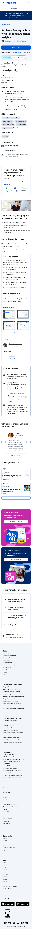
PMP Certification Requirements (11, 773)
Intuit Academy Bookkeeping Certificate (13, 708)
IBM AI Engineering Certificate (10, 701)
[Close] (27, 13)
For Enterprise (6, 811)
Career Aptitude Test (8, 754)
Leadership (6, 795)
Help (4, 872)
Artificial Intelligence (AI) (9, 655)
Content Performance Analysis (11, 118)
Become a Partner (7, 819)
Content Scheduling (20, 121)
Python (5, 672)
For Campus (6, 816)
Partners (5, 840)
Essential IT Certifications (9, 766)
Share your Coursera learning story (12, 778)
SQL (4, 675)
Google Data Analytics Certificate (11, 692)
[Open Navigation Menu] (3, 3)
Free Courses (6, 823)
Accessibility (6, 874)
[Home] (2, 8)
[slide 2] (14, 455)
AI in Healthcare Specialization (11, 728)
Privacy (5, 869)
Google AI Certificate (8, 687)
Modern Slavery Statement (10, 886)
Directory (5, 881)
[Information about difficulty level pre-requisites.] (17, 72)
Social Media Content (8, 124)
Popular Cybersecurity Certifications (12, 775)
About (4, 790)
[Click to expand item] (9, 314)
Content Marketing (7, 121)
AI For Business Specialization (11, 723)
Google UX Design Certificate (10, 699)
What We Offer (6, 792)
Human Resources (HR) (9, 665)
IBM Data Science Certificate (10, 706)
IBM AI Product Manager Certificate (12, 704)
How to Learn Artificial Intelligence (12, 771)
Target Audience (7, 128)
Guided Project (7, 63)
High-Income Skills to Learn (10, 768)
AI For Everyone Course (9, 725)
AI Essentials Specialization (10, 721)
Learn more (26, 53)
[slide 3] (17, 455)
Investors (5, 865)
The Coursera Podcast (9, 848)
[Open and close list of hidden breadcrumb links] (7, 8)
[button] (15, 128)
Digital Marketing (21, 124)
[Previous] (3, 442)
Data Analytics (6, 660)
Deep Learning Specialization (10, 730)
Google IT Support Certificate (11, 694)
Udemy (5, 826)
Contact (5, 877)
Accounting (6, 653)
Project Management (8, 670)
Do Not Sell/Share (7, 889)
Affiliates (5, 884)
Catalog (5, 800)
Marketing (14, 8)
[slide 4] (19, 455)
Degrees (5, 809)
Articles (5, 879)
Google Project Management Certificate (13, 696)
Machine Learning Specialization (11, 737)
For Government (7, 814)
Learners (5, 838)
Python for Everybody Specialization (12, 742)
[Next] (28, 442)
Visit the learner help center (14, 637)
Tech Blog (5, 850)
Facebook (5, 136)
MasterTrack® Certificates (10, 807)
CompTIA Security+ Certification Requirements (11, 762)
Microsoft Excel (7, 667)
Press (4, 862)
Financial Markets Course (9, 735)
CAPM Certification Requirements (12, 757)
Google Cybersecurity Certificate (12, 689)
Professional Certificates (9, 804)
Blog (4, 845)
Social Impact (6, 821)
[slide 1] (12, 455)
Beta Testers (6, 843)
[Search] (28, 3)
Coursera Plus (6, 802)
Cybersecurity (6, 658)
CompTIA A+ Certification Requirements (13, 759)
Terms (4, 867)
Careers (5, 797)
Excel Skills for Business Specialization (13, 733)
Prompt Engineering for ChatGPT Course (13, 740)
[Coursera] (11, 3)
